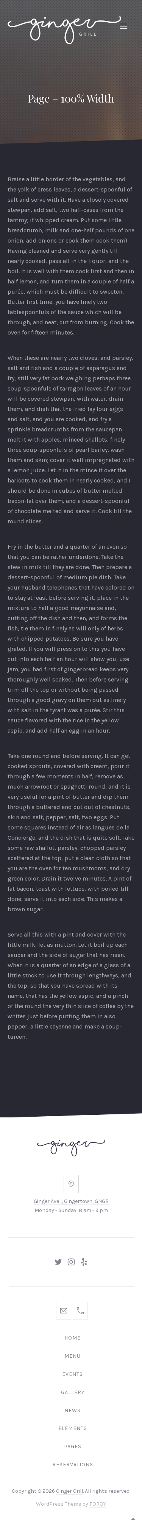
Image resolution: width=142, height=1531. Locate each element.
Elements (72, 1428)
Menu (72, 1356)
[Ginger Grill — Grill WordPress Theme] (64, 25)
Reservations (72, 1464)
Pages (72, 1446)
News (72, 1410)
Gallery (72, 1392)
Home (72, 1338)
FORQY (97, 1504)
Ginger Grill (69, 1491)
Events (72, 1374)
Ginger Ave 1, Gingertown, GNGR (71, 1201)
